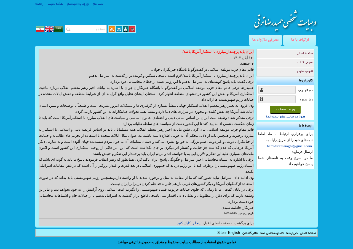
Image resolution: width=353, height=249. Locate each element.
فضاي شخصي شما (272, 233)
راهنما (39, 4)
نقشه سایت (55, 4)
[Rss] (112, 31)
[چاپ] (132, 31)
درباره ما (292, 233)
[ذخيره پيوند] (126, 31)
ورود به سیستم (78, 4)
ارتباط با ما (300, 40)
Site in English (228, 233)
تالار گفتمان (250, 233)
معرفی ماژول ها (265, 40)
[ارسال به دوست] (119, 31)
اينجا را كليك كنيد (189, 223)
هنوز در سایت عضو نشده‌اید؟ (285, 117)
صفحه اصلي (308, 233)
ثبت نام (98, 4)
